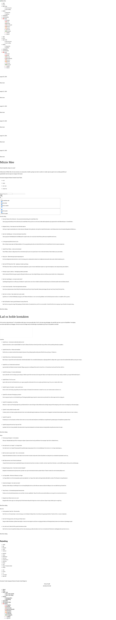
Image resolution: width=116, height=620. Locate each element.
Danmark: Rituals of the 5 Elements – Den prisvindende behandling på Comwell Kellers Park (20, 219)
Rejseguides (7, 12)
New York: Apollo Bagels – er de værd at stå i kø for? (12, 279)
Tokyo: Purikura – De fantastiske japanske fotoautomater (13, 490)
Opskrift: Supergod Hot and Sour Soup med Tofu (12, 424)
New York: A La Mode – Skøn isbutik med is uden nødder (13, 294)
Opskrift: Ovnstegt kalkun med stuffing (10, 402)
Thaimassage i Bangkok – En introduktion (11, 438)
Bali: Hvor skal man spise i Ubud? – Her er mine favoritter (13, 453)
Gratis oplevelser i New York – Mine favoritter (11, 511)
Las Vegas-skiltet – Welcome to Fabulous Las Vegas (13, 475)
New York (5, 6)
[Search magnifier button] (1, 196)
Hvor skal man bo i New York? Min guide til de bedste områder (15, 526)
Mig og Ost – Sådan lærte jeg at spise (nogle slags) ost (26, 146)
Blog (4, 5)
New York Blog (8, 9)
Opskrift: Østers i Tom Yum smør (9, 379)
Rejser (4, 11)
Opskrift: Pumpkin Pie (7, 417)
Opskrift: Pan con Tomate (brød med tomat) (11, 364)
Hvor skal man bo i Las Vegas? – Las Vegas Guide (12, 445)
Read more (2, 82)
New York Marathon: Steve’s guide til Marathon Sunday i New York (15, 301)
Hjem (4, 3)
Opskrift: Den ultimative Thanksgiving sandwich (12, 394)
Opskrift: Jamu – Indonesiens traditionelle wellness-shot (13, 342)
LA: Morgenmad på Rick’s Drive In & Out (20, 116)
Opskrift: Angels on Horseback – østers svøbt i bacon (13, 387)
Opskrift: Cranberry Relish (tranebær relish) (11, 409)
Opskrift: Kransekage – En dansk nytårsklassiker (12, 372)
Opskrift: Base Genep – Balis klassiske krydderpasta (12, 357)
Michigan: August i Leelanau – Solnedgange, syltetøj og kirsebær (15, 271)
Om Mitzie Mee (6, 17)
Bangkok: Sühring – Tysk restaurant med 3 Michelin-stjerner (29, 87)
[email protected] (47, 586)
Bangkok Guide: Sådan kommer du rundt (11, 498)
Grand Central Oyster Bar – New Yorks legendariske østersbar (14, 286)
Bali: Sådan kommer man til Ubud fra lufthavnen (12, 460)
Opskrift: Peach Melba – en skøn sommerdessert (23, 131)
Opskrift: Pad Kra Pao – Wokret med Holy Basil (11, 349)
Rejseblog (7, 14)
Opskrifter (5, 16)
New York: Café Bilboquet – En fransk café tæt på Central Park (30, 102)
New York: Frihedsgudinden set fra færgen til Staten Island (14, 519)
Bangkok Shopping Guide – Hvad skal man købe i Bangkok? (14, 468)
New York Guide (8, 8)
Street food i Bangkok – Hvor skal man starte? (11, 483)
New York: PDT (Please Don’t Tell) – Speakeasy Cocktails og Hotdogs (15, 264)
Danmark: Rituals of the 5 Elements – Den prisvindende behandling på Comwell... (39, 72)
